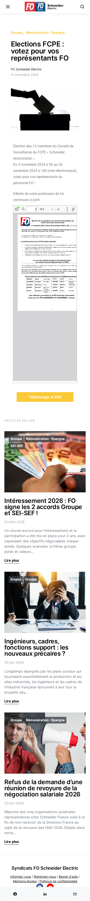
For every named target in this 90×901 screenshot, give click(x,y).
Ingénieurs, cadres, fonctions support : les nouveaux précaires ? (36, 647)
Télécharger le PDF (45, 397)
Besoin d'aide (68, 876)
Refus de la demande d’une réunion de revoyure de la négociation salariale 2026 (43, 788)
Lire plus (11, 560)
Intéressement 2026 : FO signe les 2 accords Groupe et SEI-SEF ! (43, 507)
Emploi (15, 579)
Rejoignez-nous (45, 876)
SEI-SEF (16, 446)
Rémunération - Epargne (45, 32)
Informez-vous (20, 876)
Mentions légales (25, 881)
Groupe (16, 32)
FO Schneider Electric (26, 69)
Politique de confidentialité (58, 881)
